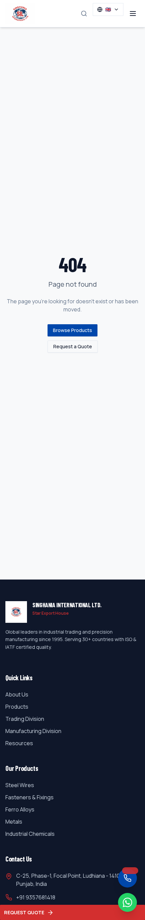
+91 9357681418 (35, 897)
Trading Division (24, 719)
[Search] (84, 13)
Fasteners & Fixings (29, 797)
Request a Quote (72, 346)
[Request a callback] (127, 878)
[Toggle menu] (133, 13)
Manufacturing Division (33, 731)
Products (16, 706)
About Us (16, 694)
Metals (13, 821)
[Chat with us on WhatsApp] (127, 902)
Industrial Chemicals (30, 834)
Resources (19, 743)
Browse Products (72, 330)
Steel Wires (19, 785)
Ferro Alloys (19, 809)
